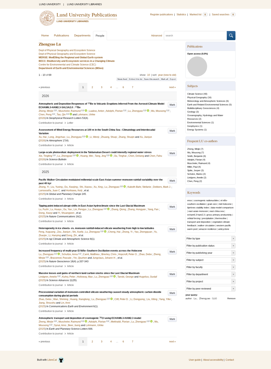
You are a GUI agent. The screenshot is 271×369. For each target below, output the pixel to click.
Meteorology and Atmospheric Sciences (206, 101)
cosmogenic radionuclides (206, 200)
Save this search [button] (151, 79)
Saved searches (223, 14)
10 (148, 75)
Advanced (156, 35)
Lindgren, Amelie (195, 177)
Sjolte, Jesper (193, 170)
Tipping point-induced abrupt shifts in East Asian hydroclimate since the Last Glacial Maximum (92, 205)
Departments (82, 35)
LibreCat (52, 359)
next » (172, 87)
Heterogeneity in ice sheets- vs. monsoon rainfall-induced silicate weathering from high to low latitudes (96, 228)
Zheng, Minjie (193, 149)
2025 (42, 194)
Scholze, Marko (194, 174)
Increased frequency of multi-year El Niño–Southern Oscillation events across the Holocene (90, 250)
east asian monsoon (198, 211)
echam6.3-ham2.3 (196, 215)
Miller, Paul (192, 167)
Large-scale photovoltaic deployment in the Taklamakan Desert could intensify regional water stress (95, 152)
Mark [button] (172, 104)
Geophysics (193, 126)
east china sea (217, 211)
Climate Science (195, 94)
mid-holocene (225, 204)
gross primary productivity (219, 215)
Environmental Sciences (198, 122)
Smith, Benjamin (195, 156)
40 (205, 94)
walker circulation (206, 225)
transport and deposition (198, 222)
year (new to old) (167, 75)
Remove (231, 298)
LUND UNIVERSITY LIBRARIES (84, 4)
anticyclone (223, 229)
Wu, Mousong (194, 152)
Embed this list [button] (135, 79)
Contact (230, 359)
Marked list (198, 14)
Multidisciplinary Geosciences (201, 108)
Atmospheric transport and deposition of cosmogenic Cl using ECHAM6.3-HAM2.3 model (90, 318)
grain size (212, 204)
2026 (42, 118)
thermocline (220, 218)
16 (209, 97)
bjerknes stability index (198, 207)
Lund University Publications (87, 14)
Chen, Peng (193, 181)
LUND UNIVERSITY (50, 4)
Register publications (161, 14)
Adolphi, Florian (194, 159)
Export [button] (173, 79)
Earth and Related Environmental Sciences (207, 104)
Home (45, 35)
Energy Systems (195, 129)
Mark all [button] (164, 79)
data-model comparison (222, 207)
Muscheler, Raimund (197, 163)
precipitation (207, 218)
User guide (195, 359)
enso (189, 200)
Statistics (181, 14)
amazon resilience (207, 229)
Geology (191, 112)
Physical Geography (197, 97)
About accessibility (213, 359)
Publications (61, 35)
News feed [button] (122, 79)
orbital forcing (193, 218)
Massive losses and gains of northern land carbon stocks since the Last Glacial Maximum (89, 273)
